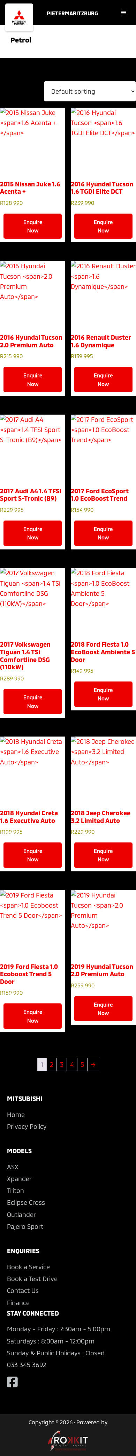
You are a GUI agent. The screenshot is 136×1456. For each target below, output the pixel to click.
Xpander (19, 1178)
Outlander (21, 1214)
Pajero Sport (25, 1226)
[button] (126, 12)
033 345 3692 (26, 1365)
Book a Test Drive (32, 1278)
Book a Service (28, 1267)
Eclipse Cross (26, 1202)
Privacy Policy (26, 1126)
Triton (15, 1190)
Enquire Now (32, 226)
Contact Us (23, 1290)
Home (16, 1114)
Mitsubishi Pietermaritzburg (19, 17)
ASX (12, 1167)
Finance (18, 1303)
